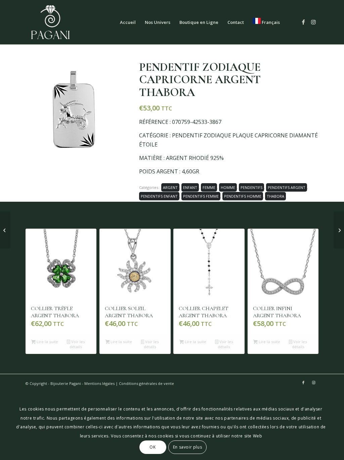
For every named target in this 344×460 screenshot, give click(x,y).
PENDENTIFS (251, 187)
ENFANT (190, 187)
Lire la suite (47, 341)
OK (152, 447)
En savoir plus (187, 447)
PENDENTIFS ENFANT (159, 196)
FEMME (209, 187)
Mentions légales (99, 383)
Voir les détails (77, 344)
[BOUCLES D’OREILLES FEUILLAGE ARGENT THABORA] (339, 230)
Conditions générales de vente (146, 383)
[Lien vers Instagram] (313, 22)
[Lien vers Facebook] (303, 22)
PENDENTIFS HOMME (242, 196)
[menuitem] (128, 22)
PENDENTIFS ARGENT (286, 187)
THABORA (275, 196)
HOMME (228, 187)
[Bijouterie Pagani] (50, 22)
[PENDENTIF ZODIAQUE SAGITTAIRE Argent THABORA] (5, 230)
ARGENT (170, 187)
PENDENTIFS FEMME (201, 196)
